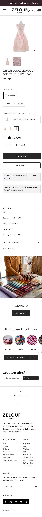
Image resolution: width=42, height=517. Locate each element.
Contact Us (27, 455)
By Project (6, 457)
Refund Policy (28, 463)
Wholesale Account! (15, 190)
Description (8, 208)
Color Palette (10, 95)
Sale (4, 443)
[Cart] (38, 11)
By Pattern (6, 452)
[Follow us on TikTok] (26, 501)
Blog (24, 446)
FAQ (24, 452)
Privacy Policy (28, 460)
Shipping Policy (28, 457)
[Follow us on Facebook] (5, 501)
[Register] (36, 486)
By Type (5, 446)
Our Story (26, 443)
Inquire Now (21, 313)
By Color (6, 449)
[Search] (33, 11)
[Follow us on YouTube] (21, 501)
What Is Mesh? (9, 249)
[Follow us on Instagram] (10, 501)
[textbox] (13, 378)
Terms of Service (29, 466)
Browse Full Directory (10, 460)
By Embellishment (9, 455)
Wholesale (26, 449)
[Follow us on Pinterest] (16, 501)
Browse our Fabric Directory (21, 357)
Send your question (30, 378)
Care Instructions (11, 242)
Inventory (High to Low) (14, 103)
